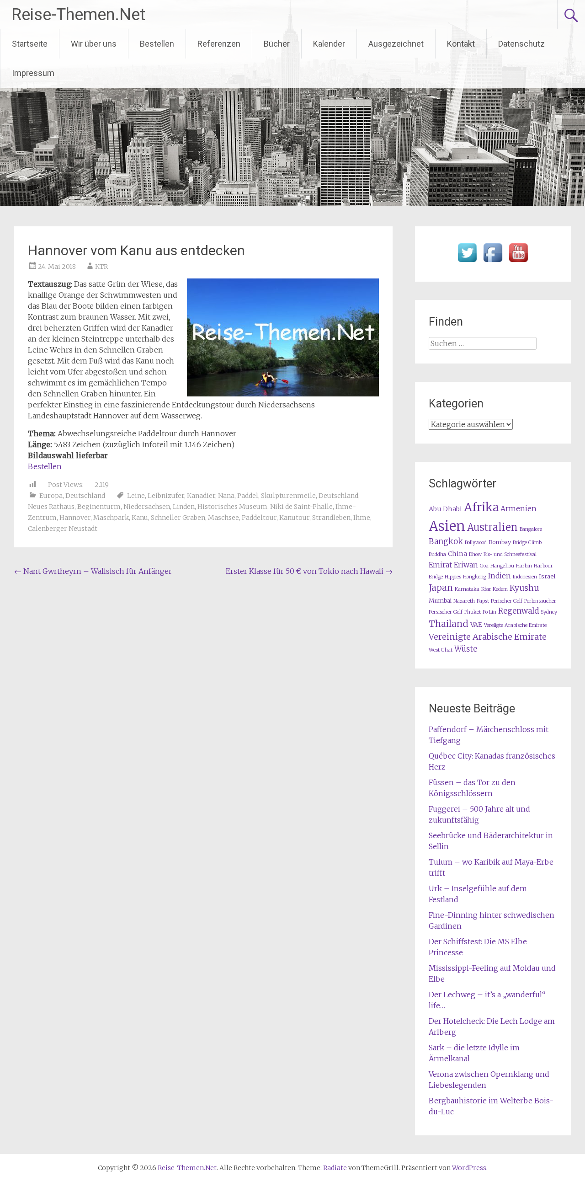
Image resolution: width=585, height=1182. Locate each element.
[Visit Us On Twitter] (467, 262)
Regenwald (518, 611)
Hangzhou (502, 566)
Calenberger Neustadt (62, 528)
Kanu (140, 517)
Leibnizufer (166, 496)
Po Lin (489, 612)
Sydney (549, 612)
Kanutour (294, 517)
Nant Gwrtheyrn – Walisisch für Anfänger (93, 571)
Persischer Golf (446, 612)
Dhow (475, 554)
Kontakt (461, 43)
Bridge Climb (527, 543)
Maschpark (111, 517)
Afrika (481, 507)
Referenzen (218, 43)
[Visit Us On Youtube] (518, 262)
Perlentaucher (540, 601)
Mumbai (440, 600)
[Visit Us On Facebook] (492, 262)
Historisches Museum (232, 507)
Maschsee (223, 517)
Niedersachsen (146, 507)
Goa (484, 566)
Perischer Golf (506, 601)
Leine (136, 496)
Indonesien (525, 577)
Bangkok (446, 541)
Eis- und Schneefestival (510, 554)
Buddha (437, 554)
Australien (492, 527)
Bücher (277, 43)
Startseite (30, 43)
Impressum (33, 73)
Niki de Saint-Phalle (301, 507)
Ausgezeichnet (396, 43)
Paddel (247, 496)
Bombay (500, 542)
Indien (499, 576)
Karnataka (467, 589)
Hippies (453, 577)
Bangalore (531, 529)
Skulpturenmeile (288, 496)
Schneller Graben (178, 517)
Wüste (465, 649)
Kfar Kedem (494, 589)
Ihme (361, 517)
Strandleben (331, 517)
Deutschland (85, 496)
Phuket (472, 612)
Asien (447, 526)
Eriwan (466, 565)
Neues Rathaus (51, 507)
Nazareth (464, 601)
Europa (51, 496)
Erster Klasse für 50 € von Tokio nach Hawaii (309, 571)
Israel (547, 576)
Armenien (518, 508)
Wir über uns (94, 43)
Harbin (524, 566)
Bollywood (476, 543)
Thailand (448, 623)
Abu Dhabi (445, 509)
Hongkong (474, 577)
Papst (483, 601)
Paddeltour (259, 517)
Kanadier (201, 496)
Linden (184, 507)
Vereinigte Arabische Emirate (488, 636)
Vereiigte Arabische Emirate (515, 625)
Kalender (329, 43)
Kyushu (524, 588)
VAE (476, 624)
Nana (226, 496)
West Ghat (440, 650)
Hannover (74, 517)
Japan (441, 588)
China (457, 554)
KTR (101, 266)
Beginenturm (99, 507)
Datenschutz (521, 43)
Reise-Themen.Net (78, 14)
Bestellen (157, 43)
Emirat (440, 565)
